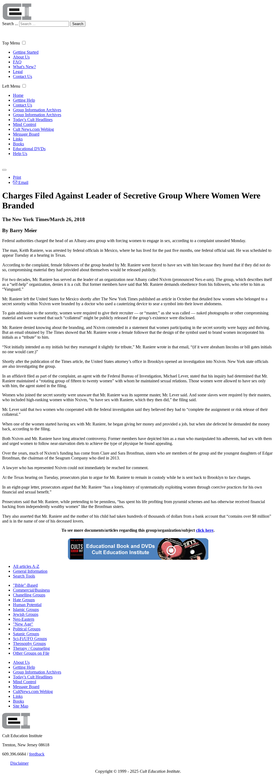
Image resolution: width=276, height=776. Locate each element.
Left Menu (11, 86)
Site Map (20, 706)
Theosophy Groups (29, 643)
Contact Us (22, 76)
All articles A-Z (26, 566)
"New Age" (23, 624)
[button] (24, 42)
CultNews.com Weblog (33, 691)
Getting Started (26, 52)
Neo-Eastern (23, 619)
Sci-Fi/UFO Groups (30, 638)
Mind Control (24, 124)
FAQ (17, 62)
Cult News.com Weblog (33, 129)
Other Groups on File (31, 653)
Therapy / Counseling (31, 648)
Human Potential (27, 604)
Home (18, 95)
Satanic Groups (26, 633)
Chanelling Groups (29, 595)
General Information (30, 571)
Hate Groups (24, 600)
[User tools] (4, 170)
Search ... (10, 23)
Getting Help (24, 100)
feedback (36, 754)
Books (18, 144)
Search (77, 24)
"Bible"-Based (25, 585)
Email (22, 182)
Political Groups (26, 629)
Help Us (20, 153)
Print (17, 177)
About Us (21, 57)
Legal (18, 71)
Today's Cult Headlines (33, 119)
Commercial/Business (31, 590)
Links (18, 139)
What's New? (24, 66)
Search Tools (24, 576)
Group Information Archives (37, 110)
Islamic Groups (26, 609)
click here (204, 530)
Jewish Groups (25, 614)
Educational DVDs (29, 148)
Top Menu (11, 43)
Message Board (26, 134)
